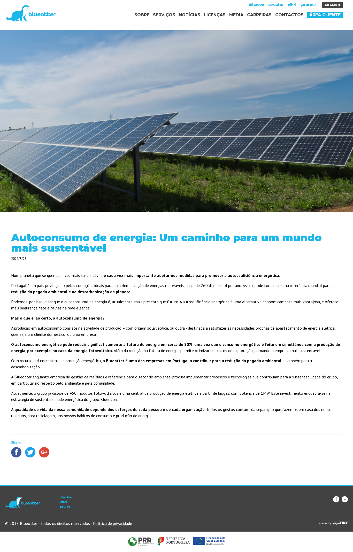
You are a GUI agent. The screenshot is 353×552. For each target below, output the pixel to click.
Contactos (289, 14)
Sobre (141, 14)
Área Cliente (325, 14)
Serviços (164, 14)
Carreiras (259, 14)
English (332, 5)
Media (236, 14)
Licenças (215, 14)
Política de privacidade (112, 523)
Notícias (189, 14)
